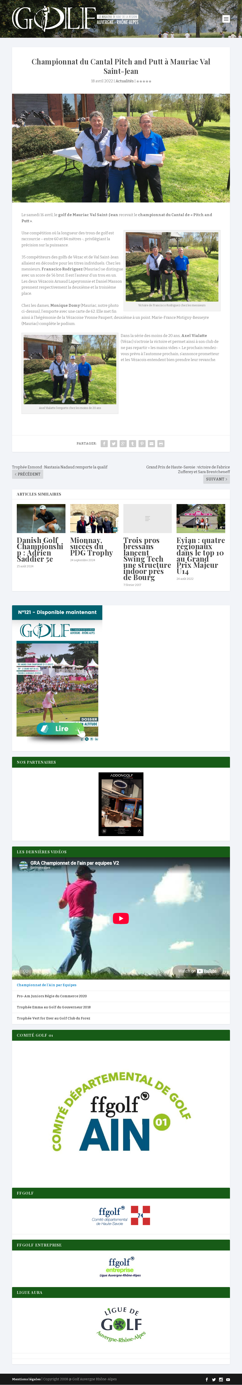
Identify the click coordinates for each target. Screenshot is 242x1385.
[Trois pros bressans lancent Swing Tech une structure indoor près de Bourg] (147, 518)
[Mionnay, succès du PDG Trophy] (94, 518)
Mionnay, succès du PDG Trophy (91, 546)
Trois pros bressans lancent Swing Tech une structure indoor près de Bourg (147, 558)
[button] (121, 804)
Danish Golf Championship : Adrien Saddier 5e (40, 549)
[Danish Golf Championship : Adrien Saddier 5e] (41, 518)
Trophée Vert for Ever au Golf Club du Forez (53, 1018)
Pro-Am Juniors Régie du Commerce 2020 (52, 996)
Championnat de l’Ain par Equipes (46, 985)
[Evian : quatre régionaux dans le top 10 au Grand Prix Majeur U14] (201, 518)
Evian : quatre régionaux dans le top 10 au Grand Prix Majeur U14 (201, 555)
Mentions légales (26, 1379)
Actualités (125, 81)
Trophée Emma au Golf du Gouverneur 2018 (54, 1007)
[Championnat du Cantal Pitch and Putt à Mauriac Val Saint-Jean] (121, 148)
